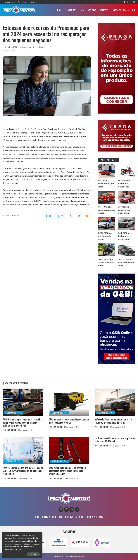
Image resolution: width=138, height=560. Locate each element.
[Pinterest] (127, 2)
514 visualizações (39, 47)
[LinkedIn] (13, 50)
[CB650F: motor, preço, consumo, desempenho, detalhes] (106, 249)
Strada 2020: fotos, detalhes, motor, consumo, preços (125, 236)
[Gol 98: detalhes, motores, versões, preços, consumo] (126, 197)
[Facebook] (124, 2)
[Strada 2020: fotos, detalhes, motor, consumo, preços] (126, 223)
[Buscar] (133, 10)
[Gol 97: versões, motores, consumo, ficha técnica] (106, 171)
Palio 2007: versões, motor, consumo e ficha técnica (126, 262)
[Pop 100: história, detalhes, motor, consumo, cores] (126, 171)
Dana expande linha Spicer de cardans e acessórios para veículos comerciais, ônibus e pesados (67, 471)
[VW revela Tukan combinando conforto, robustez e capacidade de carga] (115, 402)
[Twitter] (7, 50)
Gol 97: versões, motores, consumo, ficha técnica (106, 183)
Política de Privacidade (13, 550)
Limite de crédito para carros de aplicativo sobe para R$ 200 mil (115, 439)
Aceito (33, 554)
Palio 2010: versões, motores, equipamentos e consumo (106, 209)
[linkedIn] (79, 215)
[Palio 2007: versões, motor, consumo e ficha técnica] (126, 249)
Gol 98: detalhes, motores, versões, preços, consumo (124, 209)
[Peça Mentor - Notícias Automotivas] (19, 10)
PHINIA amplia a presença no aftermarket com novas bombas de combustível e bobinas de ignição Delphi (22, 422)
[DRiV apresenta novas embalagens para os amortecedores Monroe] (69, 402)
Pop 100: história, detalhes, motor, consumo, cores (124, 183)
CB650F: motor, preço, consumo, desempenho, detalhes (106, 262)
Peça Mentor (11, 430)
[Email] (87, 215)
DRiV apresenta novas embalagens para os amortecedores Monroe (69, 421)
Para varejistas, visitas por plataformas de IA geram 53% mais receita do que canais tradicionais (23, 471)
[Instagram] (130, 2)
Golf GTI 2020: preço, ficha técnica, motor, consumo (105, 236)
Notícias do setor (25, 47)
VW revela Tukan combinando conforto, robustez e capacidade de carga (113, 421)
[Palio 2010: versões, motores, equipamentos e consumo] (106, 197)
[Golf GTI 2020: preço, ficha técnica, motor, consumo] (106, 223)
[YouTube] (133, 2)
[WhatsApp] (10, 50)
